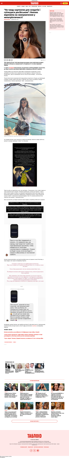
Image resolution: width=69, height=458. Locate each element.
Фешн (26, 6)
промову (34, 325)
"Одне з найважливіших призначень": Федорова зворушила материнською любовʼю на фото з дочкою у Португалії (42, 414)
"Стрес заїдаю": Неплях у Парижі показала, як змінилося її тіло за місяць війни (23, 338)
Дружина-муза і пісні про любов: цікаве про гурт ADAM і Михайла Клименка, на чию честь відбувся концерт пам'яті (57, 14)
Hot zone (44, 6)
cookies (10, 456)
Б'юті (30, 6)
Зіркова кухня (34, 6)
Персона (52, 11)
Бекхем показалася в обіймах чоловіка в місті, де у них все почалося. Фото (26, 413)
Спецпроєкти (49, 6)
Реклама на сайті (23, 447)
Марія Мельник (7, 19)
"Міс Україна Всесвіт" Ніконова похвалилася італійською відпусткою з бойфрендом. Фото (42, 395)
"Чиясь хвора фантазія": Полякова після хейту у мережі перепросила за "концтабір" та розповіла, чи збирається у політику (11, 414)
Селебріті (18, 6)
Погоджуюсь (2, 457)
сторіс (17, 187)
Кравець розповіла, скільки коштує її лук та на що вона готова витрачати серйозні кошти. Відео (57, 414)
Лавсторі (40, 6)
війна (14, 342)
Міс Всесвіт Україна (8, 342)
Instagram (11, 67)
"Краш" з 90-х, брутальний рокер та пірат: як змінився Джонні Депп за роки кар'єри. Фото (56, 20)
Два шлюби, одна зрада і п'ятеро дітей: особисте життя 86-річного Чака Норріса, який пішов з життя (57, 26)
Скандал (23, 6)
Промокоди (46, 447)
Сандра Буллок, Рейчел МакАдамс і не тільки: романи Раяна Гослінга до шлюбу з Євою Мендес (11, 395)
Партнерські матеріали (38, 447)
